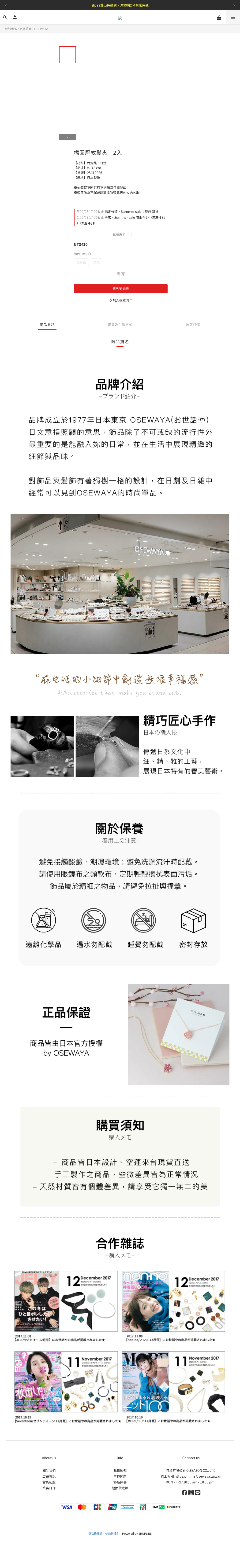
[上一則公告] (6, 5)
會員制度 (49, 1482)
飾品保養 (120, 1482)
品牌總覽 (25, 28)
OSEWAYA (41, 28)
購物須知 (120, 1470)
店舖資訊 (49, 1476)
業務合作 (49, 1488)
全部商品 (11, 28)
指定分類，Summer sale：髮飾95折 (117, 211)
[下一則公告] (234, 5)
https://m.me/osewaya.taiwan (198, 1476)
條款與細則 (112, 1533)
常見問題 (120, 1476)
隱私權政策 (95, 1533)
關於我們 (49, 1470)
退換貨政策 (120, 1488)
